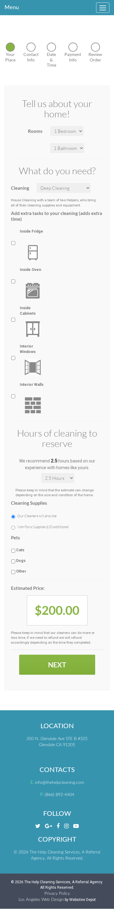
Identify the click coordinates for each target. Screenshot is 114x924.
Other (21, 571)
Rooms (35, 131)
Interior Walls (31, 384)
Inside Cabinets (28, 311)
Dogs (21, 561)
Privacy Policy (57, 893)
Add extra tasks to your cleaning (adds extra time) (56, 216)
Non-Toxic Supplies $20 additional (43, 526)
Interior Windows (28, 349)
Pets (15, 537)
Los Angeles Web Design (41, 900)
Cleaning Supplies (29, 503)
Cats (20, 550)
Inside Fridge (31, 231)
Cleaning (20, 188)
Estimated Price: (28, 588)
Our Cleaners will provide (37, 516)
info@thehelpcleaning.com (59, 782)
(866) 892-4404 (59, 795)
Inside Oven (30, 270)
